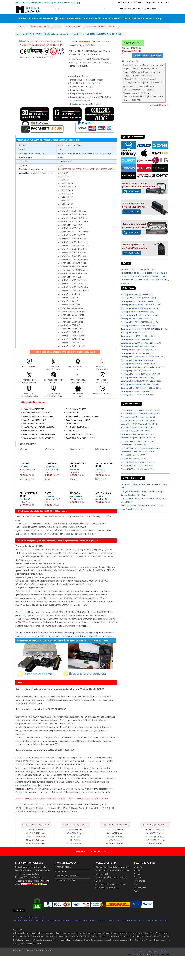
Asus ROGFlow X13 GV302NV (34, 420)
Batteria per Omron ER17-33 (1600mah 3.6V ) (138, 336)
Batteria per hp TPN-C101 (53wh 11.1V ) (136, 371)
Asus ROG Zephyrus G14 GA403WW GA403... (83, 416)
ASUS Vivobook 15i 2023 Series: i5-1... (37, 413)
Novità (137, 874)
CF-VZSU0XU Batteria (35, 837)
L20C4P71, (125, 276)
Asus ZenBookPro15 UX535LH (77, 427)
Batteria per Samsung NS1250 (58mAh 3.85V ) (138, 350)
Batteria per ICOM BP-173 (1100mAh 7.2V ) (137, 332)
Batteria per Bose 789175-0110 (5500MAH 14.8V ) (140, 322)
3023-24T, (164, 273)
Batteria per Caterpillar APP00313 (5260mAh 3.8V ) (140, 315)
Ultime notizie (140, 888)
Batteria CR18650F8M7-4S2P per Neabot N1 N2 (139, 424)
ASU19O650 (90, 45)
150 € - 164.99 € (101, 921)
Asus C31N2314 (72, 431)
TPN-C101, (135, 269)
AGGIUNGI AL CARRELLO (147, 55)
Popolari (137, 870)
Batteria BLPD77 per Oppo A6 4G (133, 459)
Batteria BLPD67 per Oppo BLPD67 (134, 445)
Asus (58, 26)
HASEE (76, 469)
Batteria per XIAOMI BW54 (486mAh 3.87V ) (137, 312)
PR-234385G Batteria (154, 830)
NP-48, (153, 269)
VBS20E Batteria (36, 830)
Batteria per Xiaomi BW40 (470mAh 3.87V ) (137, 395)
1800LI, (147, 280)
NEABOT (26, 499)
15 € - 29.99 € (28, 917)
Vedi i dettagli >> (159, 105)
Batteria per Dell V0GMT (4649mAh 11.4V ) (137, 294)
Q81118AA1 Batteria (155, 837)
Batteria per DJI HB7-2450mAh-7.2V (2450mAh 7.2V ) (141, 305)
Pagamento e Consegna (158, 2)
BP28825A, (164, 280)
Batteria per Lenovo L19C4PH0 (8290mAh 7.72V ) (140, 301)
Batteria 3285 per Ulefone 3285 (133, 455)
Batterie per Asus (74, 26)
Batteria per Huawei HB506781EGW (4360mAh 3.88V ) (141, 381)
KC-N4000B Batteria (75, 844)
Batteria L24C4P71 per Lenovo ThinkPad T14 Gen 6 (140, 410)
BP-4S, (136, 273)
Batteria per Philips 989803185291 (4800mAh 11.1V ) (141, 388)
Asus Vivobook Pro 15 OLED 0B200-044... (38, 416)
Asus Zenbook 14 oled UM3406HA (79, 434)
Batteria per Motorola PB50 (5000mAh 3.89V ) (138, 298)
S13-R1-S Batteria (115, 830)
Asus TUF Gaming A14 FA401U (78, 420)
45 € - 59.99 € (17, 921)
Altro (151, 18)
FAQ (165, 951)
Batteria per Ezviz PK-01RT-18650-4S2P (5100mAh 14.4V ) (143, 357)
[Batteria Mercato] (31, 9)
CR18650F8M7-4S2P (29, 495)
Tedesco (153, 954)
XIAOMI (51, 496)
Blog (158, 18)
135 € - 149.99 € (88, 921)
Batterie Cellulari (92, 18)
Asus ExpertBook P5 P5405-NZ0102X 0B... (39, 438)
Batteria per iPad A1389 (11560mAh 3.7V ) (137, 319)
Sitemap (138, 867)
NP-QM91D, (125, 283)
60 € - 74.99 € (28, 921)
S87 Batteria (75, 840)
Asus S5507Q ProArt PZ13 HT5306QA (80, 438)
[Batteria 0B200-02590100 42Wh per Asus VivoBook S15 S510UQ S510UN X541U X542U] (42, 43)
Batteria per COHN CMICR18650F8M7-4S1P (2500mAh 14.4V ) (144, 329)
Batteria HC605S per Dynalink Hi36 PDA (136, 431)
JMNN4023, (144, 269)
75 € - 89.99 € (39, 921)
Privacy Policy (64, 867)
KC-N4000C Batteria (75, 833)
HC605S (75, 493)
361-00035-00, (135, 276)
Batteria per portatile (40, 26)
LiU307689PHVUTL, (128, 280)
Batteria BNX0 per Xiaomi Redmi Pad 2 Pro (137, 427)
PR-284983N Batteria (154, 833)
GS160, (163, 276)
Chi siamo (138, 2)
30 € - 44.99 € (39, 917)
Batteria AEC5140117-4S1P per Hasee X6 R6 (138, 417)
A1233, (140, 280)
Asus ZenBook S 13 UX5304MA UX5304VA (39, 434)
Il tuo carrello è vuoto (132, 8)
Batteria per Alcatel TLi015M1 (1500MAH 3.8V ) (139, 326)
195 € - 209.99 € (139, 921)
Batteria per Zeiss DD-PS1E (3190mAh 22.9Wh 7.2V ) (141, 343)
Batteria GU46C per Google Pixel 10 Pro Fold (138, 441)
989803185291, (146, 273)
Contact (152, 951)
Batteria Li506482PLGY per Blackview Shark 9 (138, 452)
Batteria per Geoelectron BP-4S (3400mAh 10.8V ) (140, 384)
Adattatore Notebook (42, 18)
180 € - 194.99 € (126, 921)
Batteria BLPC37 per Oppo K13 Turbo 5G (136, 465)
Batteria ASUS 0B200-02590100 (101, 26)
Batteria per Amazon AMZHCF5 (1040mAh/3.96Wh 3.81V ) (143, 367)
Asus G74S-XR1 (72, 423)
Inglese (142, 954)
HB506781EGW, (127, 273)
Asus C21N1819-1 (73, 413)
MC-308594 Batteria (115, 844)
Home (23, 18)
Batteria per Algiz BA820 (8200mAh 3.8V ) (137, 360)
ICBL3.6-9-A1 (103, 493)
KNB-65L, (155, 276)
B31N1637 (62, 169)
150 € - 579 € (163, 921)
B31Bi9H (111, 169)
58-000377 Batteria (115, 833)
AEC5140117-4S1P (78, 465)
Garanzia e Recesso (66, 880)
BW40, (156, 273)
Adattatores (139, 881)
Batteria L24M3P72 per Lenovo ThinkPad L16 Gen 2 (140, 414)
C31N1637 (97, 94)
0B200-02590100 (84, 169)
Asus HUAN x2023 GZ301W (33, 423)
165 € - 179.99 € (113, 921)
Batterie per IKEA (56, 798)
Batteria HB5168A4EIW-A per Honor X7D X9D (138, 462)
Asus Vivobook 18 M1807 (76, 409)
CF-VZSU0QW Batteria (36, 840)
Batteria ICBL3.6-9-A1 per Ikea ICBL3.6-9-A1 (137, 434)
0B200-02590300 (99, 169)
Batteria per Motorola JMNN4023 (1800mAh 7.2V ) (140, 374)
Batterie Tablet (112, 18)
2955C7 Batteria (115, 840)
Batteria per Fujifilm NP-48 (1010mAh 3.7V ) (137, 378)
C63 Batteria (75, 837)
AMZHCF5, (125, 269)
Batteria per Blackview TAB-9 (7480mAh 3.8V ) (138, 346)
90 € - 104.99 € (51, 921)
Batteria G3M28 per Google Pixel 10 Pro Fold (138, 438)
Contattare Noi (132, 61)
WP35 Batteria (75, 830)
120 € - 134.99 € (76, 921)
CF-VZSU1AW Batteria (36, 844)
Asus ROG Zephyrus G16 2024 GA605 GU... (39, 427)
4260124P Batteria (155, 844)
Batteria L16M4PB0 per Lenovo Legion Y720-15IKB (140, 448)
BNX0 (48, 493)
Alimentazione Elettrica (69, 18)
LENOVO (26, 466)
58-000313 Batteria (115, 837)
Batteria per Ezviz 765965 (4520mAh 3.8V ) (137, 391)
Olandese (165, 954)
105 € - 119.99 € (63, 921)
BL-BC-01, (146, 276)
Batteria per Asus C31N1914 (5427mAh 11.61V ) (139, 308)
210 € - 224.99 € (151, 921)
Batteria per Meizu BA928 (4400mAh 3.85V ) (138, 339)
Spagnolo (131, 954)
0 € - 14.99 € (17, 917)
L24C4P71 (26, 463)
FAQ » (136, 891)
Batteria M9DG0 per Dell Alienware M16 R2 (137, 469)
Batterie (137, 877)
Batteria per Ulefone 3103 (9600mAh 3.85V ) (138, 364)
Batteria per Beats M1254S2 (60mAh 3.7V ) (137, 353)
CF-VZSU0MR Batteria (36, 833)
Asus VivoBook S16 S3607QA (34, 409)
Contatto (124, 2)
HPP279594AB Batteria (155, 840)
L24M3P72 (51, 463)
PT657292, (155, 280)
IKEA (101, 496)
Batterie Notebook (134, 18)
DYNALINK (77, 496)
